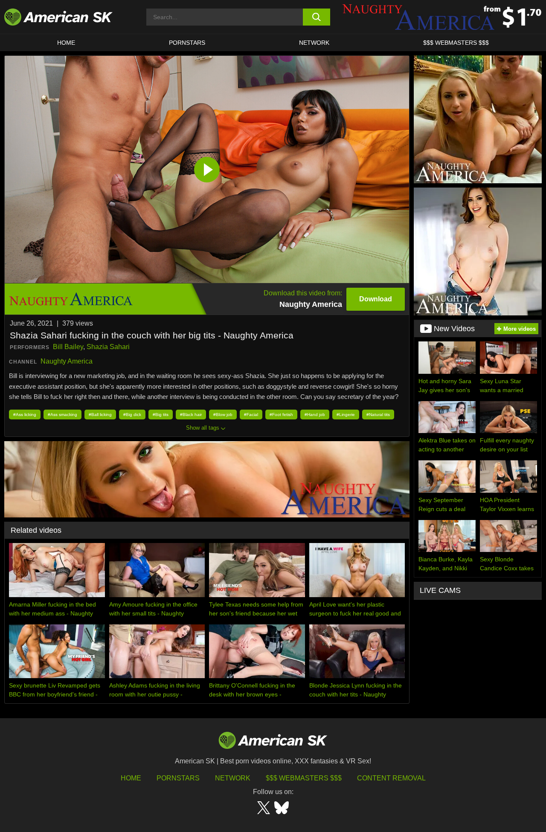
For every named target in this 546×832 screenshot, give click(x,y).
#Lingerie (346, 414)
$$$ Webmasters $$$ (304, 778)
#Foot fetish (281, 414)
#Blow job (222, 414)
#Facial (251, 414)
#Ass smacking (62, 414)
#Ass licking (24, 414)
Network (314, 42)
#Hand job (315, 414)
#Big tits (160, 414)
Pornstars (178, 778)
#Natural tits (378, 414)
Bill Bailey (68, 346)
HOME (66, 42)
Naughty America (67, 361)
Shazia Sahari (108, 346)
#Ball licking (100, 414)
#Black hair (191, 414)
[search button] (317, 17)
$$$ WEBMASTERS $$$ (456, 42)
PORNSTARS (187, 42)
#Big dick (132, 414)
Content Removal (391, 778)
